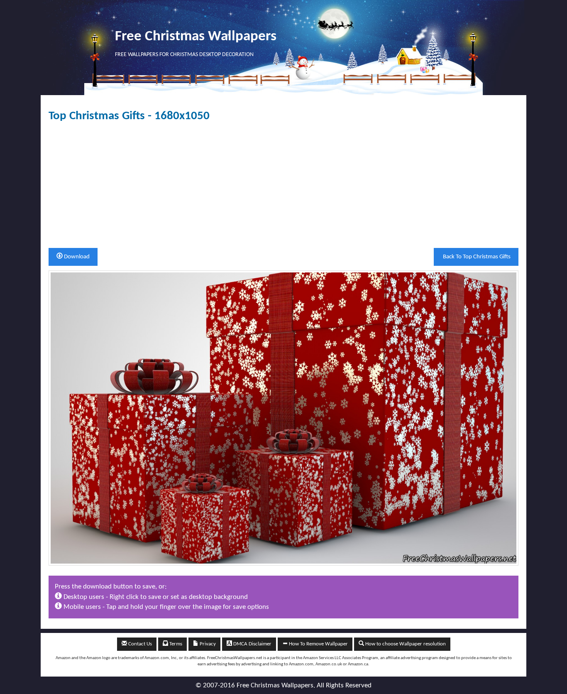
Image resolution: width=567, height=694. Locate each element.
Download (76, 257)
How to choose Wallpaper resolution (405, 644)
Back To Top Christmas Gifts (476, 257)
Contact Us (139, 644)
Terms (175, 644)
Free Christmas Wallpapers (195, 36)
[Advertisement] (283, 185)
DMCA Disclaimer (251, 644)
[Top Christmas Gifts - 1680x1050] (283, 418)
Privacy (207, 644)
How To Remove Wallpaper (318, 644)
